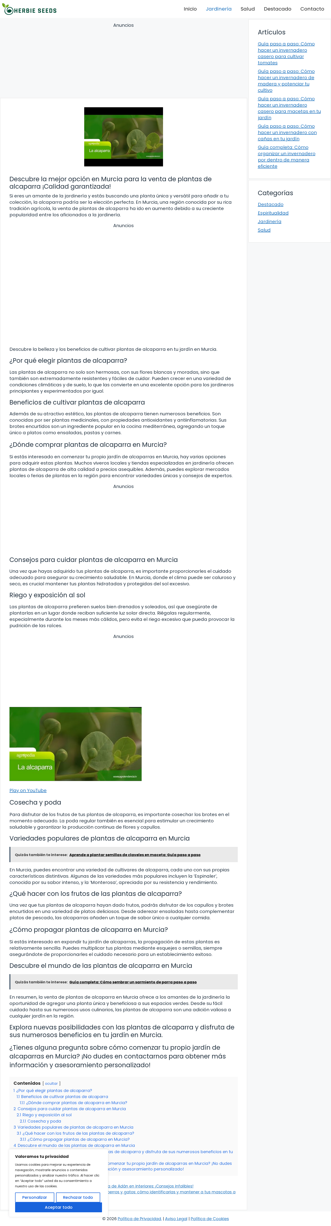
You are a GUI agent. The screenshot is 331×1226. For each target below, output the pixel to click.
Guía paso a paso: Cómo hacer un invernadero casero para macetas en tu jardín (289, 108)
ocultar (51, 1083)
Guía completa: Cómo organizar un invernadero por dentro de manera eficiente (286, 156)
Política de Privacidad (139, 1219)
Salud (248, 8)
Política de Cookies (210, 1219)
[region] (58, 1183)
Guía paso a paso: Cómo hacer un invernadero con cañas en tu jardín (287, 132)
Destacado (277, 8)
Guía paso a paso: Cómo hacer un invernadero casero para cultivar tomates (286, 53)
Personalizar (34, 1197)
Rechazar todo (78, 1197)
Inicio (190, 8)
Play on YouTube (28, 790)
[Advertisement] (123, 61)
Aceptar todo (59, 1207)
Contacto (312, 8)
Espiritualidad (273, 213)
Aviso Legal (176, 1219)
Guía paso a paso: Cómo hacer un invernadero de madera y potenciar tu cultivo (286, 80)
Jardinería (219, 8)
